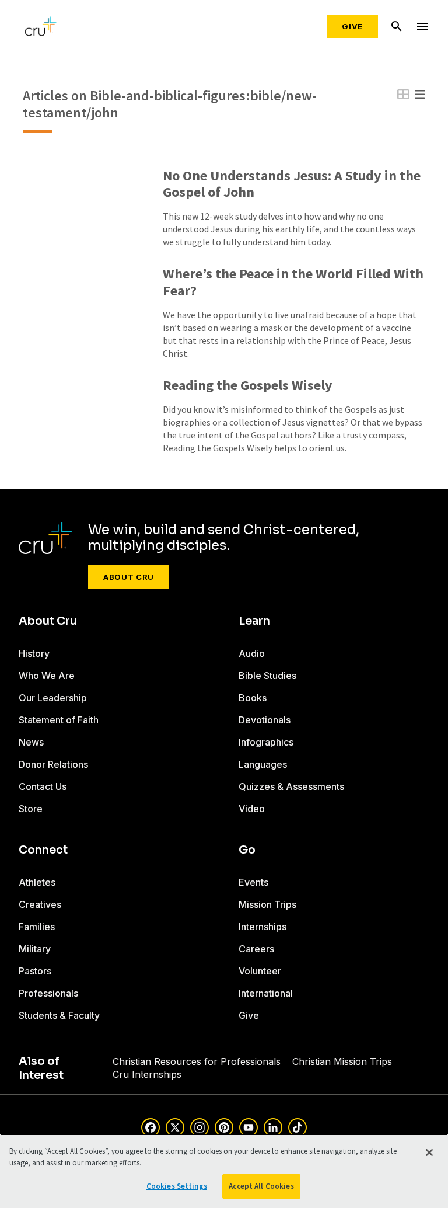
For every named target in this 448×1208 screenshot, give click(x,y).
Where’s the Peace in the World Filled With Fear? (293, 283)
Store (31, 808)
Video (252, 808)
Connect (43, 850)
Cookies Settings (176, 1186)
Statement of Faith (59, 720)
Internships (262, 926)
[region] (224, 1171)
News (31, 742)
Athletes (37, 882)
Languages (263, 764)
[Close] (429, 1152)
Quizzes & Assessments (291, 786)
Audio (252, 653)
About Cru (128, 577)
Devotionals (264, 720)
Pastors (35, 971)
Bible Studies (267, 675)
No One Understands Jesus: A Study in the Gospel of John (292, 184)
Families (37, 926)
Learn (254, 621)
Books (253, 698)
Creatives (40, 904)
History (34, 653)
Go (247, 850)
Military (35, 949)
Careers (256, 949)
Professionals (48, 993)
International (266, 993)
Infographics (266, 742)
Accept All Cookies (261, 1186)
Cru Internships (147, 1074)
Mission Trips (267, 904)
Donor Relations (53, 764)
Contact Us (42, 786)
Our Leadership (53, 698)
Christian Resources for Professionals (197, 1061)
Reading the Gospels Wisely (247, 385)
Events (253, 882)
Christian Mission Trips (342, 1061)
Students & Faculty (59, 1015)
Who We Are (47, 675)
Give (352, 26)
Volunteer (260, 971)
